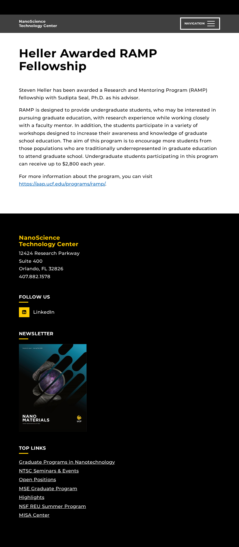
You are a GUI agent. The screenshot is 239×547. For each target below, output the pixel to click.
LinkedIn (43, 312)
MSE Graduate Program (48, 488)
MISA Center (34, 515)
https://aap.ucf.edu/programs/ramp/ (62, 184)
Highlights (31, 497)
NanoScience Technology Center (38, 23)
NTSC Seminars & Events (49, 471)
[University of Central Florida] (58, 7)
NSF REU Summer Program (52, 506)
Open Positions (37, 479)
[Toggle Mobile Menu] (218, 6)
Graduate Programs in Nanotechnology (67, 462)
